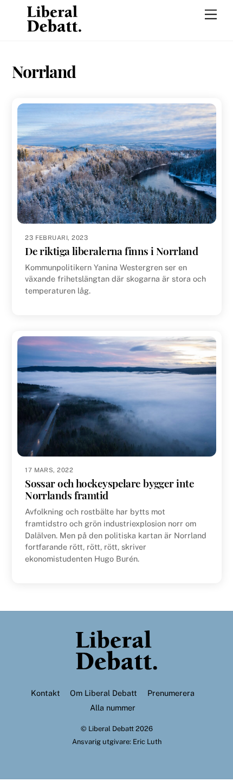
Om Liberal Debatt (103, 693)
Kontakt (45, 693)
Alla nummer (112, 707)
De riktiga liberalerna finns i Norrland (111, 251)
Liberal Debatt (111, 729)
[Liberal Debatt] (54, 27)
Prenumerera (171, 693)
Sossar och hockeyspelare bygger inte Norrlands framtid (109, 489)
